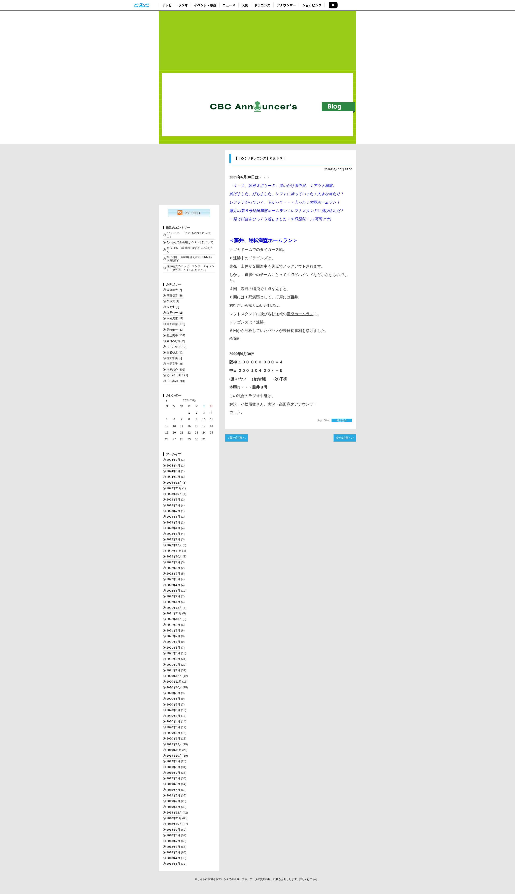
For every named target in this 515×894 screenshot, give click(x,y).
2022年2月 (173, 596)
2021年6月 (173, 641)
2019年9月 (173, 761)
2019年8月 (173, 767)
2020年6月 (173, 710)
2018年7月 (173, 841)
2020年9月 (173, 693)
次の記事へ (344, 438)
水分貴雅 (175, 318)
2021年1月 (173, 670)
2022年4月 (173, 585)
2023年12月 (174, 482)
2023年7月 (173, 511)
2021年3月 (173, 658)
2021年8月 (173, 630)
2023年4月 (173, 528)
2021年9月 (173, 624)
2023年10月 (174, 493)
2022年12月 (174, 545)
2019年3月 (173, 795)
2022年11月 (174, 550)
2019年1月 (173, 807)
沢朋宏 (173, 307)
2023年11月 (174, 488)
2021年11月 (174, 613)
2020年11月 (174, 681)
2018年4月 (173, 858)
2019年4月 (173, 789)
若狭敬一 (175, 329)
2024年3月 (173, 471)
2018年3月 (173, 863)
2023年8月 (173, 505)
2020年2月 (173, 732)
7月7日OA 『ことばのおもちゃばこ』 (188, 234)
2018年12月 (174, 812)
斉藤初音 (175, 295)
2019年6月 (173, 778)
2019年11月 (174, 750)
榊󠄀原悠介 (342, 420)
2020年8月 (173, 698)
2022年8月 (173, 568)
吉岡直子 (175, 363)
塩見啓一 (175, 312)
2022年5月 (173, 579)
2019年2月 (173, 801)
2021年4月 (173, 653)
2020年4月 (173, 721)
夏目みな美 (176, 341)
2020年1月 (173, 738)
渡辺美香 (176, 335)
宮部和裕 (176, 324)
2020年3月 (173, 727)
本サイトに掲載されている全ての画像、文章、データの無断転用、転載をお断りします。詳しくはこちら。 (257, 879)
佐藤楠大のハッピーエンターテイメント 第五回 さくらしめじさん (190, 268)
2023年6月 (173, 516)
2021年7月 (173, 636)
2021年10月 (174, 619)
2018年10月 (174, 823)
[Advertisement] (257, 40)
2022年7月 (173, 573)
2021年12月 (174, 607)
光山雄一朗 (177, 375)
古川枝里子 (176, 346)
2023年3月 (173, 533)
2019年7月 (173, 772)
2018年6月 (173, 846)
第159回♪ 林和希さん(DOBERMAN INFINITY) (189, 258)
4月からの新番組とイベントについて (190, 242)
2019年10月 (174, 755)
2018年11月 (174, 818)
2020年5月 (173, 715)
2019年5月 (173, 784)
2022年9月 (173, 562)
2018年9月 (173, 829)
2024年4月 (173, 465)
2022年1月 (173, 602)
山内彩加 (176, 380)
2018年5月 (173, 852)
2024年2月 (173, 476)
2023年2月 (173, 539)
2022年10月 (174, 556)
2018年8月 (173, 835)
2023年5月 (173, 522)
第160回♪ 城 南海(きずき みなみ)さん (190, 249)
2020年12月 (174, 676)
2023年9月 (173, 499)
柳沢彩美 (174, 358)
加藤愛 (173, 301)
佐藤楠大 (174, 289)
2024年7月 (173, 459)
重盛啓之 (175, 352)
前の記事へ (237, 438)
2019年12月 (174, 744)
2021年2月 (173, 664)
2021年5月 (173, 647)
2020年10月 (174, 687)
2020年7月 (173, 704)
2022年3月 (173, 590)
